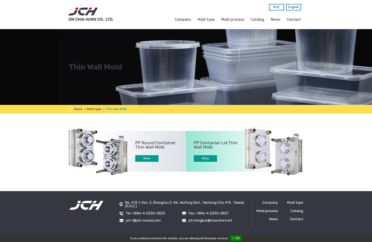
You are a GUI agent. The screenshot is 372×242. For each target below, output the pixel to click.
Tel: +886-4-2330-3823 (145, 213)
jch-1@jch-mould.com (143, 220)
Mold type (206, 19)
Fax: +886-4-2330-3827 (208, 213)
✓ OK (236, 238)
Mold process (232, 19)
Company (183, 19)
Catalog (257, 19)
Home (78, 109)
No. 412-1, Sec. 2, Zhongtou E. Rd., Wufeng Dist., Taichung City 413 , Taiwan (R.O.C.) (184, 204)
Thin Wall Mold (116, 109)
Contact (294, 19)
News (275, 19)
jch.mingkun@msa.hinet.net (210, 220)
